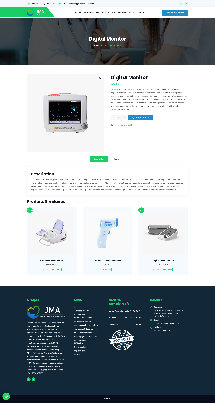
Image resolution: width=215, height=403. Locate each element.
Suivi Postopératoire (83, 333)
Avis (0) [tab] (117, 159)
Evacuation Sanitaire (83, 317)
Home (97, 45)
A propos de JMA (91, 12)
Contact (140, 12)
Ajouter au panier (140, 117)
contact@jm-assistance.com (81, 4)
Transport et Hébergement (85, 329)
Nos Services (107, 12)
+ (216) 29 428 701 (47, 4)
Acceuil (78, 12)
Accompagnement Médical (85, 336)
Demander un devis (175, 12)
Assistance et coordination (86, 325)
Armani (123, 125)
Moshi (129, 125)
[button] (100, 78)
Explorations (79, 351)
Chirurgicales (80, 347)
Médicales (78, 343)
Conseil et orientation (83, 321)
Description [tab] (99, 159)
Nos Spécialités (125, 12)
